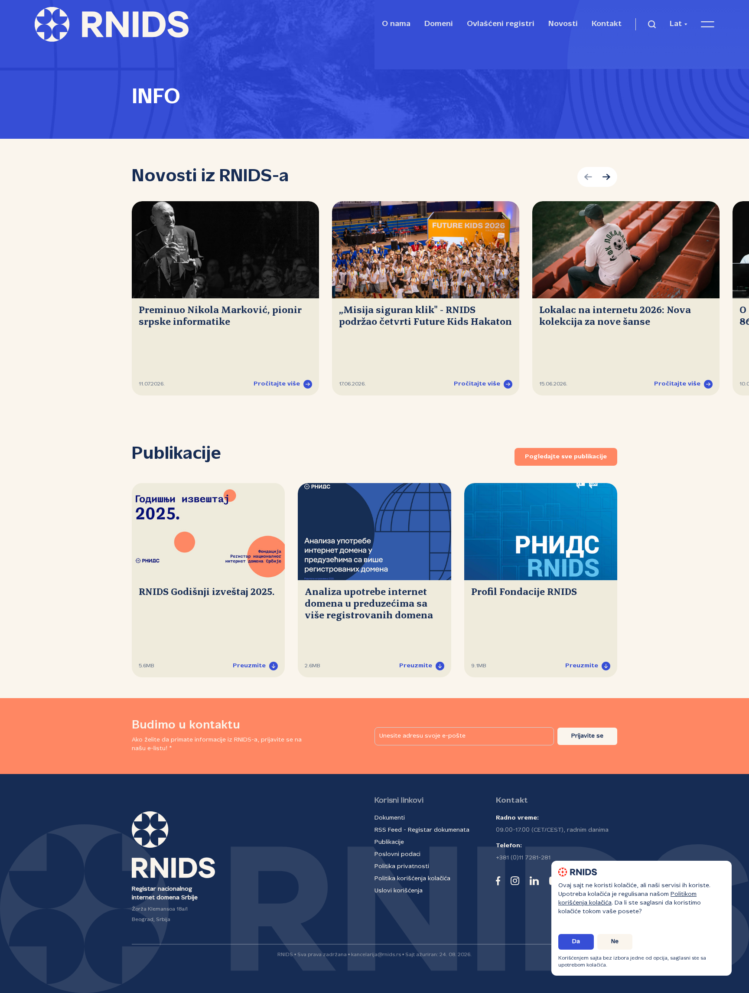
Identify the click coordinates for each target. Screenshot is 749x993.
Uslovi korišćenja (398, 891)
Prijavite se (587, 736)
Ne (615, 941)
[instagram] (515, 880)
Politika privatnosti (401, 866)
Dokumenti (389, 818)
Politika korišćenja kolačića (412, 879)
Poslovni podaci (397, 854)
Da (576, 941)
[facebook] (498, 880)
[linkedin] (534, 880)
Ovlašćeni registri (500, 24)
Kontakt (607, 24)
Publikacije (389, 842)
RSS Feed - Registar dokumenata (421, 830)
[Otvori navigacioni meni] (707, 24)
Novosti (563, 24)
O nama (396, 24)
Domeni (438, 24)
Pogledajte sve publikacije (566, 457)
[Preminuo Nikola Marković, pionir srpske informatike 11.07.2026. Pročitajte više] (225, 249)
